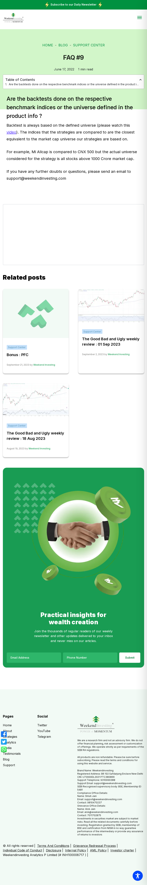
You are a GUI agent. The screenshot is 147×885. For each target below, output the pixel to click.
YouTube (43, 731)
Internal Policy (75, 850)
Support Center (89, 45)
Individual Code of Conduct (22, 850)
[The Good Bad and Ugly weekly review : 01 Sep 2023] (111, 305)
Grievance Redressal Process (94, 846)
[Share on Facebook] (4, 734)
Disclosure (53, 850)
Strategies (10, 737)
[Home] (13, 18)
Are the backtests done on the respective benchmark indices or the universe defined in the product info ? (74, 84)
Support (9, 765)
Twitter (42, 725)
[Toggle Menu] (139, 17)
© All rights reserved (18, 846)
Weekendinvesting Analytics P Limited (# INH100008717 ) (44, 855)
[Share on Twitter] (4, 742)
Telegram (44, 737)
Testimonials (12, 753)
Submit (130, 657)
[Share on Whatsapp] (4, 749)
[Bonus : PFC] (36, 313)
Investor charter (122, 850)
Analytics (9, 742)
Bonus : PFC (18, 354)
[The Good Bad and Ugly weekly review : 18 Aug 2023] (36, 399)
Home (47, 45)
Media (7, 748)
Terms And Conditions (53, 846)
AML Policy (98, 850)
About (7, 731)
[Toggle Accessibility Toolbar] (137, 875)
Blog (63, 45)
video (11, 132)
